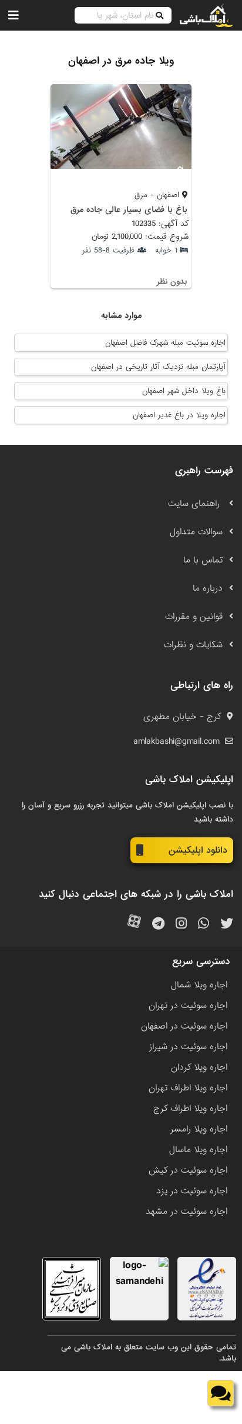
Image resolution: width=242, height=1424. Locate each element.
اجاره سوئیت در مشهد (186, 1212)
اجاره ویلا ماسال (198, 1150)
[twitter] (226, 924)
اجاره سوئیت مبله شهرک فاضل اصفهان (165, 342)
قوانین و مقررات (194, 617)
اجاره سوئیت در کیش (188, 1170)
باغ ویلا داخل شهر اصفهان (184, 391)
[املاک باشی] (206, 15)
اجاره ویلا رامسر (198, 1129)
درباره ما (208, 588)
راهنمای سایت (195, 504)
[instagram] (181, 924)
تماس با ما (203, 560)
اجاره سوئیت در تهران (188, 1006)
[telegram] (158, 924)
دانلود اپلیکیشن (198, 850)
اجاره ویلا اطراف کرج (190, 1109)
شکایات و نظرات (193, 645)
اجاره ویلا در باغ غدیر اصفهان (179, 415)
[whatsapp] (203, 924)
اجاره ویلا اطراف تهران (188, 1088)
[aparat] (134, 924)
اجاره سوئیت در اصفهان (184, 1026)
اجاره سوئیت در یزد (191, 1191)
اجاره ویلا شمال (199, 985)
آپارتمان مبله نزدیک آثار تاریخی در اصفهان (158, 366)
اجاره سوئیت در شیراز (188, 1047)
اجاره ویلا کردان (199, 1067)
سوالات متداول (196, 532)
